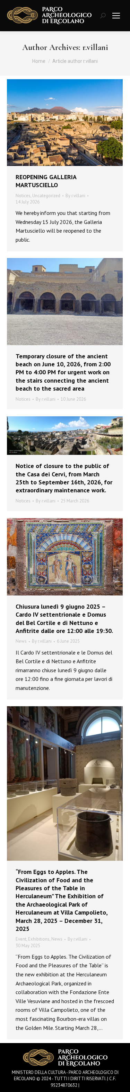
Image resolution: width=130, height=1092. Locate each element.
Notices (23, 196)
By (75, 196)
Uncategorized (46, 196)
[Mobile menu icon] (116, 16)
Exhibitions (39, 939)
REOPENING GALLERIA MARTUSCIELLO (46, 181)
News (21, 641)
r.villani (95, 47)
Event (21, 939)
